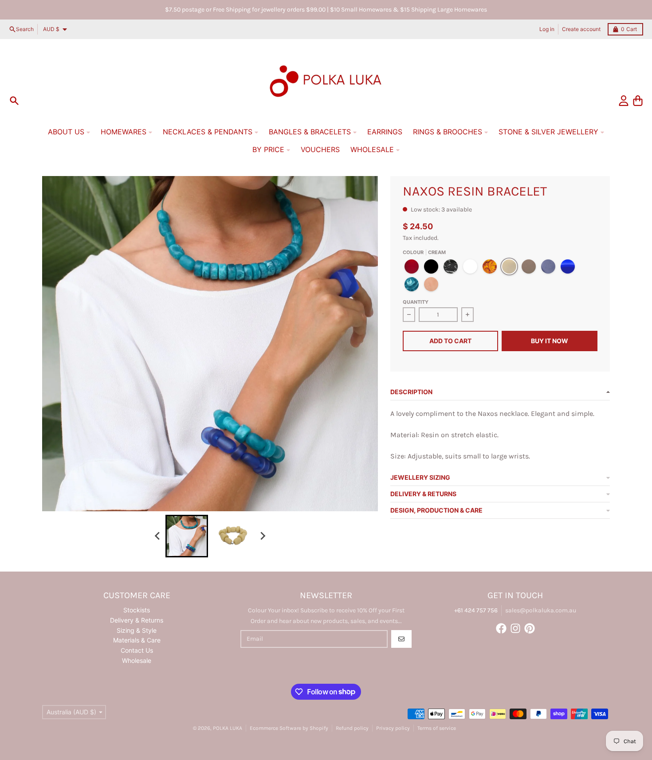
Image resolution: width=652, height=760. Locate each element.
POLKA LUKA (227, 728)
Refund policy (352, 728)
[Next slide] (262, 536)
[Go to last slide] (157, 536)
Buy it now (549, 341)
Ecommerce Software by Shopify (289, 728)
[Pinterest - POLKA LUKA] (529, 628)
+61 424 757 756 (476, 610)
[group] (186, 536)
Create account (581, 29)
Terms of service (436, 728)
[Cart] (637, 100)
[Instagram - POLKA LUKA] (515, 628)
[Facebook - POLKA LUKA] (501, 628)
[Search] (14, 100)
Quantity (415, 302)
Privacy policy (393, 728)
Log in (546, 29)
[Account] (623, 100)
